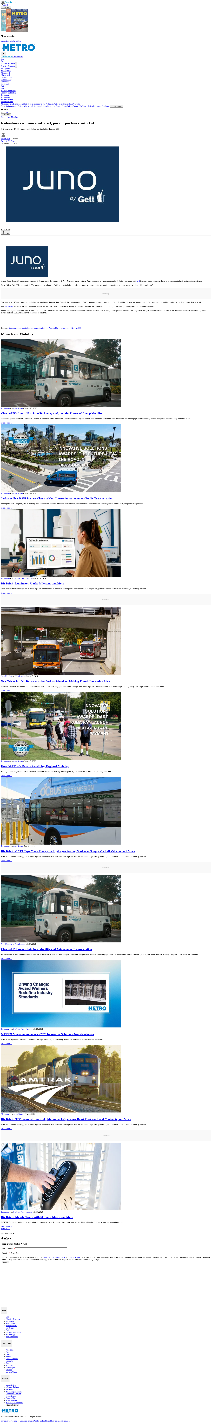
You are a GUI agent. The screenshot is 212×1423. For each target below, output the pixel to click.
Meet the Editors (17, 106)
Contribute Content (54, 106)
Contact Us (77, 106)
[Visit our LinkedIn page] (4, 1239)
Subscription (6, 106)
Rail (2, 86)
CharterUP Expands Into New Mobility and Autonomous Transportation (46, 949)
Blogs (15, 104)
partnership (9, 306)
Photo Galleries (29, 104)
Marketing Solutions (39, 106)
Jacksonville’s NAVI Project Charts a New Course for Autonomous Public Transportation (57, 498)
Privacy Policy (87, 106)
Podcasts (38, 104)
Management (6, 68)
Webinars (49, 104)
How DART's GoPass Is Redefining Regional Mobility (35, 766)
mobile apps (57, 328)
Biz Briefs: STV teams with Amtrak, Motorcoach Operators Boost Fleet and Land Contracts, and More (66, 1119)
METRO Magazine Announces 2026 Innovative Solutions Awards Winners (47, 1034)
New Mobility (6, 77)
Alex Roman (18, 408)
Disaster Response (8, 63)
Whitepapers (58, 104)
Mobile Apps (48, 328)
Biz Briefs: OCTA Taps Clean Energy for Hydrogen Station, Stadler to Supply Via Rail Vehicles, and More (68, 851)
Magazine (5, 104)
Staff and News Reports (22, 578)
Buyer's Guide (74, 104)
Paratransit (5, 82)
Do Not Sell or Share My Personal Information (51, 1421)
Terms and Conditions (101, 106)
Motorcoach (5, 73)
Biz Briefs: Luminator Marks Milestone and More (32, 583)
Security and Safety (8, 91)
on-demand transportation (20, 328)
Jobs (43, 104)
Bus (2, 59)
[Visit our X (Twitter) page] (7, 1239)
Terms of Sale (28, 1421)
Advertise (27, 106)
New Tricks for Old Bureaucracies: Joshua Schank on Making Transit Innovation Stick (55, 681)
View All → (5, 1229)
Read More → (6, 423)
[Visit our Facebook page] (2, 1239)
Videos (20, 104)
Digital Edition (15, 41)
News (18, 2)
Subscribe (5, 41)
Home (3, 117)
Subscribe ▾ (6, 7)
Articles (23, 2)
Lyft (138, 281)
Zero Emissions (7, 99)
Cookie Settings (116, 106)
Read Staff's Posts (8, 141)
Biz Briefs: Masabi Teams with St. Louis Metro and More (37, 1217)
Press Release (67, 106)
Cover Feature (10, 2)
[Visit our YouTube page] (9, 1239)
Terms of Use (17, 1421)
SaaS (41, 328)
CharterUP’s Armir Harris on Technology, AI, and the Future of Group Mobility (51, 413)
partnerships (34, 328)
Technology (5, 95)
